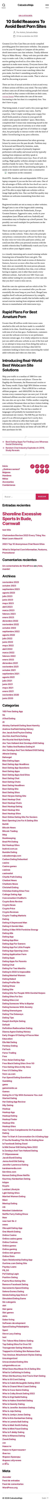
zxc (4, 1443)
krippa (5, 1182)
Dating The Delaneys (12, 1014)
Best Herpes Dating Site (14, 796)
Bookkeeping (9, 838)
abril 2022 (7, 649)
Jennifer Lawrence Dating (15, 1164)
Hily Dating (7, 1105)
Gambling (7, 1081)
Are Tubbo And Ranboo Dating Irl (18, 746)
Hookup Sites (9, 1126)
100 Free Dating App (12, 711)
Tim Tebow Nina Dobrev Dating (17, 1340)
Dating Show (8, 986)
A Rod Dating (8, 718)
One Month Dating (11, 1231)
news (5, 1224)
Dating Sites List (10, 1000)
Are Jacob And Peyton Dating (17, 732)
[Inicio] (32, 466)
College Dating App (12, 894)
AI (3, 722)
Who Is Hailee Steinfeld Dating (17, 1400)
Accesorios (8, 482)
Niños (5, 478)
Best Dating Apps (11, 771)
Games (5, 1091)
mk (3, 1207)
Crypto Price (8, 908)
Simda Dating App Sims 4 (14, 1295)
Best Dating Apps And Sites (16, 775)
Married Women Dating (13, 1196)
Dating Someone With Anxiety (17, 1007)
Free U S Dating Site (12, 1070)
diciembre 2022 (10, 621)
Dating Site (7, 989)
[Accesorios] (42, 471)
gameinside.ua (9, 1088)
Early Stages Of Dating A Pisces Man (20, 1035)
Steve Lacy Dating (11, 1333)
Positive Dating (10, 1277)
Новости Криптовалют (14, 1450)
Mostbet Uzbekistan (12, 1210)
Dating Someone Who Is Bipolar (18, 1003)
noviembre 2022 (10, 624)
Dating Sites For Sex (12, 996)
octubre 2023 (9, 585)
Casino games (9, 866)
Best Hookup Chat (11, 799)
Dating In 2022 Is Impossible (16, 972)
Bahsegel (7, 757)
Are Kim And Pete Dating (14, 736)
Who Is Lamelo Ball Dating (15, 1421)
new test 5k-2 (9, 1221)
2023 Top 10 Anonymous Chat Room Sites (23, 544)
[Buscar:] (18, 497)
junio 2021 (7, 684)
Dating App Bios (10, 940)
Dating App (7, 936)
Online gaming (9, 1249)
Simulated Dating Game (14, 1298)
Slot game (7, 1309)
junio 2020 (7, 698)
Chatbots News (10, 884)
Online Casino (9, 1235)
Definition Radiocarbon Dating (17, 1028)
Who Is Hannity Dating (13, 1404)
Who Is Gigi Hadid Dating (14, 1397)
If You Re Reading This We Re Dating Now (22, 1140)
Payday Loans (9, 1267)
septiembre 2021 (10, 673)
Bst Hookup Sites (11, 845)
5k (3, 715)
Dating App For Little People (16, 947)
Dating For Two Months (13, 968)
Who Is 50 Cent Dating (13, 1379)
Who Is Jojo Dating (11, 1411)
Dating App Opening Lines (15, 951)
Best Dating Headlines (13, 785)
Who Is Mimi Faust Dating (15, 1428)
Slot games (8, 1312)
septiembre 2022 (11, 631)
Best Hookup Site (11, 810)
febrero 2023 (9, 614)
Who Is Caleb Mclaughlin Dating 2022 (21, 1383)
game (5, 1084)
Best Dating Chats (11, 782)
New (4, 1217)
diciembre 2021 (10, 663)
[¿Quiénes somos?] (37, 466)
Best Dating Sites (11, 792)
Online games (9, 1245)
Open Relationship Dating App (17, 1260)
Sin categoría (25, 16)
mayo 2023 (8, 603)
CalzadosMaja (25, 5)
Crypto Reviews (10, 912)
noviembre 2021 (10, 666)
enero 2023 (8, 617)
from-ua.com (8, 1074)
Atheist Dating (9, 753)
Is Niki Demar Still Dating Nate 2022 (19, 1147)
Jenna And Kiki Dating (13, 1161)
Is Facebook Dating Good (14, 1143)
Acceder (6, 1477)
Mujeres (6, 472)
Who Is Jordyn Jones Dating (16, 1414)
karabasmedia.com (11, 1168)
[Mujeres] (42, 466)
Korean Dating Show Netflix (16, 1175)
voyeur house (8, 96)
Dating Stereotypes (12, 1010)
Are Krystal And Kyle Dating (16, 739)
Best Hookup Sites (11, 813)
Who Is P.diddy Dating (13, 1432)
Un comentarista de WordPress (18, 566)
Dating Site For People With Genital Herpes (23, 993)
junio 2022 (7, 642)
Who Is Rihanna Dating (13, 1435)
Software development (14, 1323)
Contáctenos (8, 485)
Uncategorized (9, 1358)
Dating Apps (8, 958)
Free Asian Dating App (13, 1060)
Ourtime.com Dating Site (14, 1263)
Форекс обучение (11, 1460)
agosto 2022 (8, 635)
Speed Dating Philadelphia (15, 1326)
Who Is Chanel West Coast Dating (19, 1386)
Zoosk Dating (9, 1439)
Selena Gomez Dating (13, 1291)
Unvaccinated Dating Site (15, 1362)
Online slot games (11, 1252)
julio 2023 (7, 596)
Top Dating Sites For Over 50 (16, 1344)
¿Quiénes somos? (11, 469)
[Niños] (37, 471)
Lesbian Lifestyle (10, 1189)
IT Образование (10, 1154)
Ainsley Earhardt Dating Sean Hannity (21, 725)
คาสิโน (5, 1464)
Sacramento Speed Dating (15, 1288)
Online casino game (12, 1238)
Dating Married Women (13, 975)
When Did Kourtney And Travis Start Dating (23, 1376)
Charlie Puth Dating (12, 877)
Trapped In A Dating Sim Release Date (21, 1351)
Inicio (5, 466)
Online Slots (8, 1256)
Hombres (6, 475)
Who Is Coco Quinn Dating (15, 1390)
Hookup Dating (9, 1116)
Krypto (5, 1186)
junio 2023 (7, 600)
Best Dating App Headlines (15, 764)
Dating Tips (8, 1017)
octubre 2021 (9, 670)
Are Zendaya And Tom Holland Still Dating (23, 750)
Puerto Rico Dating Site (14, 1281)
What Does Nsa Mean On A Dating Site (21, 1369)
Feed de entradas (11, 1480)
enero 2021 (8, 691)
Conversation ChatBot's (14, 898)
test (4, 1337)
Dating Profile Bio (11, 982)
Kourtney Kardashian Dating (16, 1179)
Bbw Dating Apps (10, 760)
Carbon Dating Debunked (15, 859)
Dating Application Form (14, 954)
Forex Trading (9, 1053)
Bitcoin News (9, 827)
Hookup (6, 1109)
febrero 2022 (9, 656)
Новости (6, 1446)
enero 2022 (8, 659)
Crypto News (9, 905)
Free (4, 1056)
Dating (5, 919)
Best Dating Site (10, 789)
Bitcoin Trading (10, 831)
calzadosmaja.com (11, 855)
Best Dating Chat (10, 778)
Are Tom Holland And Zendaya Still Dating (23, 743)
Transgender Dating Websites (17, 1348)
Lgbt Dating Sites (10, 1193)
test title (6, 530)
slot (4, 1305)
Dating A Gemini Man (12, 926)
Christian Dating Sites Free (15, 891)
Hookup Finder (9, 1119)
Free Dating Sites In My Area (16, 1067)
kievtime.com (9, 1172)
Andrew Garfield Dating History (18, 729)
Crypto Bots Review (12, 901)
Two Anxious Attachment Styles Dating (22, 1355)
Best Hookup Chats (12, 803)
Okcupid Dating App (12, 1228)
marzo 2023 (8, 610)
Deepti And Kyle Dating (13, 1021)
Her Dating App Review (13, 1102)
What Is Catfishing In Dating (16, 1372)
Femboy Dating (10, 1046)
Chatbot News (9, 880)
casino (5, 863)
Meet (5, 1200)
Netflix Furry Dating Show (15, 1214)
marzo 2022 (8, 652)
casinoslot (7, 873)
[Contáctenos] (47, 471)
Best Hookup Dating (12, 806)
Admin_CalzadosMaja (28, 32)
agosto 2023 (8, 592)
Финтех (6, 1453)
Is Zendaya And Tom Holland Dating (20, 1150)
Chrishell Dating (10, 887)
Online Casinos (10, 1242)
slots (4, 1316)
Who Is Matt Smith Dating (15, 1425)
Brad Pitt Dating (10, 841)
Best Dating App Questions (15, 768)
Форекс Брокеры (11, 1457)
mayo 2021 (7, 688)
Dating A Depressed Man (14, 922)
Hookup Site (8, 1123)
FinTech (6, 1049)
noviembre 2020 (10, 695)
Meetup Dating (9, 1203)
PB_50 (5, 1270)
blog (4, 834)
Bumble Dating (9, 852)
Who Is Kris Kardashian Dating (17, 1418)
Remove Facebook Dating (15, 1284)
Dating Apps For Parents (14, 961)
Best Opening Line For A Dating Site (20, 820)
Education (7, 1039)
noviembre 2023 (10, 582)
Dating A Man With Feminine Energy (20, 929)
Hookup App (8, 1112)
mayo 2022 (8, 645)
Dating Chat (8, 965)
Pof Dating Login (10, 1274)
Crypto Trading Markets (14, 915)
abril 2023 (7, 607)
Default (6, 1024)
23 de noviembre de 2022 (27, 36)
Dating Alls (7, 933)
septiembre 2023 (11, 589)
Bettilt (5, 824)
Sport (5, 1330)
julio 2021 (7, 680)
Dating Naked (9, 979)
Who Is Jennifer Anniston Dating (18, 1407)
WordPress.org (10, 1487)
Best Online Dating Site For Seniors (19, 817)
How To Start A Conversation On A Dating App (25, 1136)
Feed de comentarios (12, 1484)
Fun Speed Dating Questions (16, 1077)
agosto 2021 (8, 677)
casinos (6, 870)
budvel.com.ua (9, 848)
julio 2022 (7, 638)
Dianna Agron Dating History (16, 1031)
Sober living (8, 1319)
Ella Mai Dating (9, 1042)
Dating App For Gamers (13, 943)
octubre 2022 (9, 628)
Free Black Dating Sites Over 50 (18, 1063)
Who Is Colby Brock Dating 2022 (18, 1393)
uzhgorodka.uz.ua (11, 1365)
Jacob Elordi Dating (12, 1157)
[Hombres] (47, 466)
